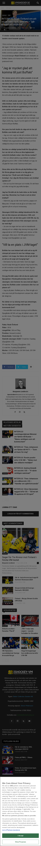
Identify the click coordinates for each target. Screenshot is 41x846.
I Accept (20, 835)
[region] (20, 811)
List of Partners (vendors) (11, 830)
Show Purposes (20, 842)
